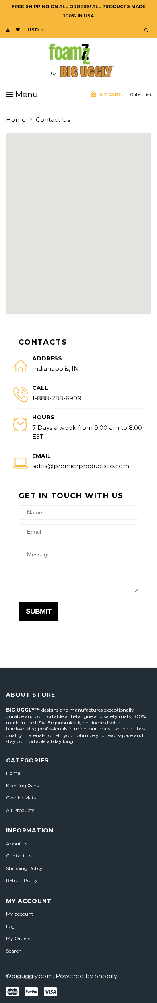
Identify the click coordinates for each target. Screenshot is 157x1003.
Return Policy (22, 880)
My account (19, 914)
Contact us (18, 856)
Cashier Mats (21, 798)
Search (14, 951)
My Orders (18, 938)
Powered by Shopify (86, 976)
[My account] (8, 30)
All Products (20, 810)
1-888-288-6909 (56, 398)
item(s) (125, 94)
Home (16, 119)
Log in (13, 926)
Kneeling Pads (22, 785)
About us (16, 844)
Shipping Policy (24, 868)
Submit (38, 611)
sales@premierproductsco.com (80, 466)
